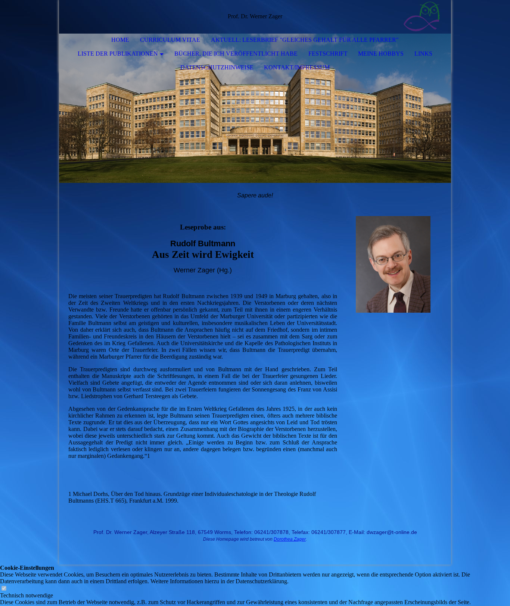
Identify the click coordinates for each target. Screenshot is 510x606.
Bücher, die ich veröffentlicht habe (236, 53)
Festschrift (328, 53)
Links (423, 53)
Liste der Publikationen (118, 53)
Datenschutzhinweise (217, 67)
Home (120, 40)
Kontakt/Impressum (297, 67)
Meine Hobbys (381, 53)
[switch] (3, 588)
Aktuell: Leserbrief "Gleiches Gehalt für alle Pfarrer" (305, 40)
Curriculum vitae (170, 40)
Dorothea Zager (290, 539)
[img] (423, 17)
